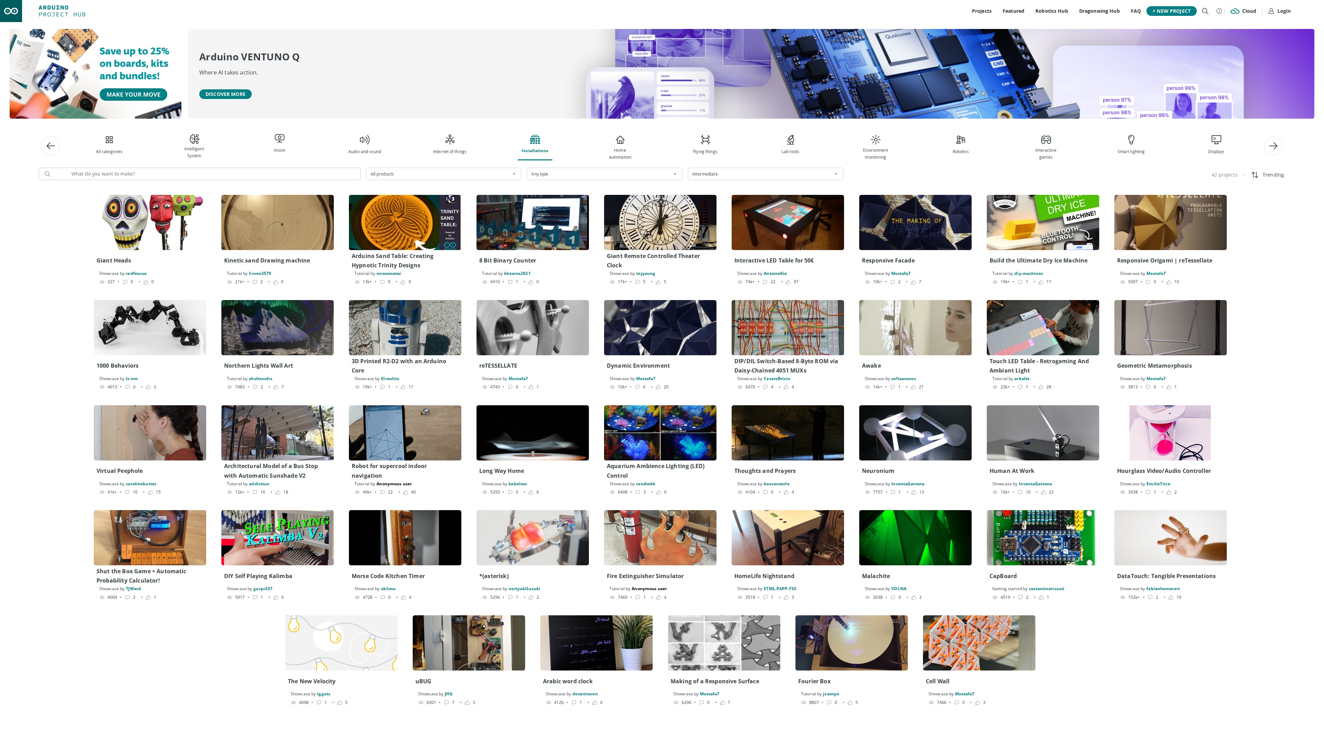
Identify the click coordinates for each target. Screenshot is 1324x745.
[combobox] (444, 174)
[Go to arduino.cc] (11, 11)
